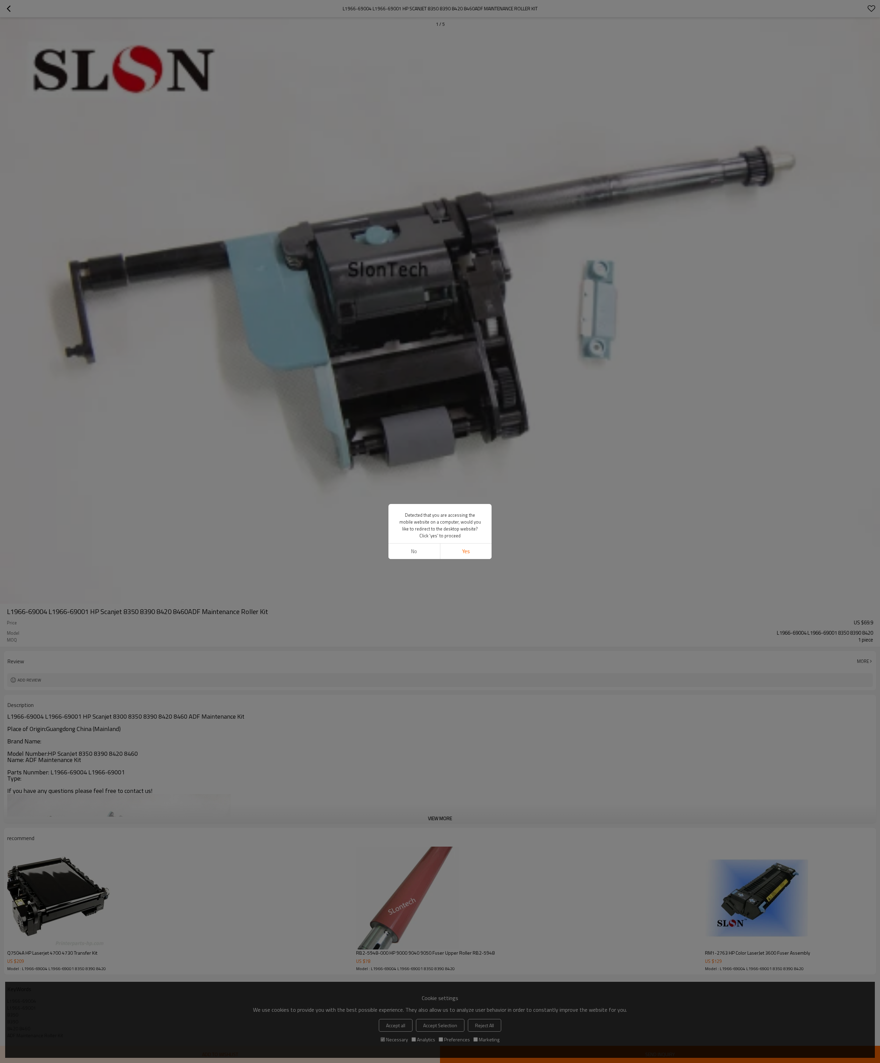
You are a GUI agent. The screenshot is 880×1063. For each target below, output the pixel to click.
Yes (466, 551)
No (414, 551)
